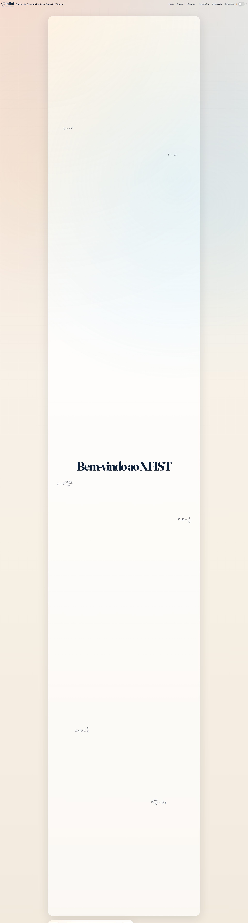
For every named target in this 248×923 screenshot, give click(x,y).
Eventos (191, 4)
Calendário (217, 4)
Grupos (180, 4)
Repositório (204, 4)
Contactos (229, 4)
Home (171, 4)
